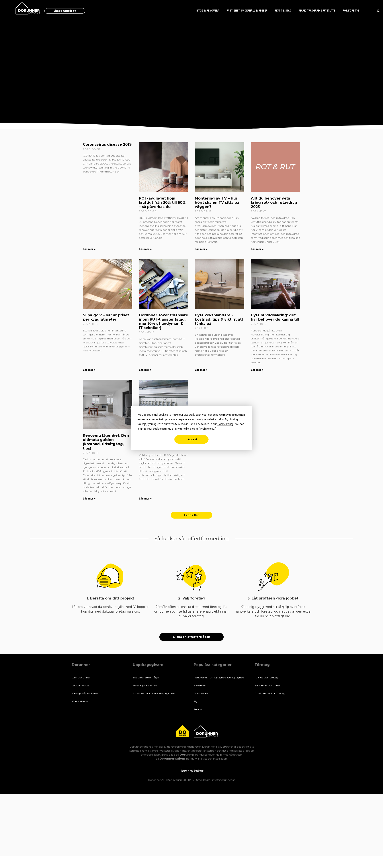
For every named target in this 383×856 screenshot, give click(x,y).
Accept (192, 439)
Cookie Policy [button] (225, 424)
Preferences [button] (207, 428)
